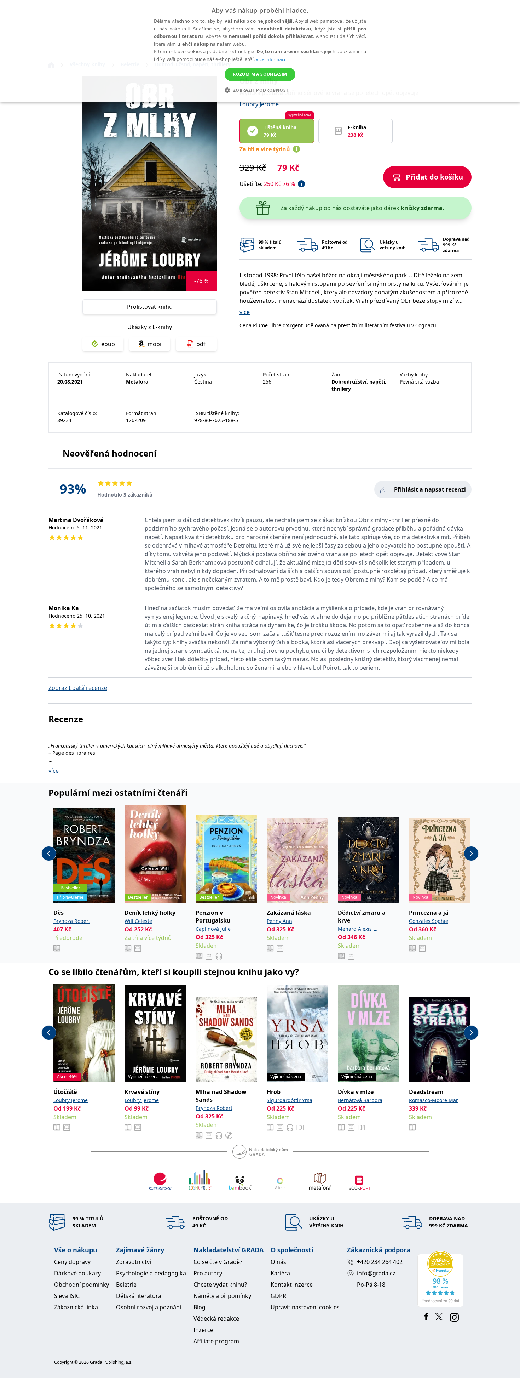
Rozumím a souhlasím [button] (260, 74)
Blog (199, 1307)
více (244, 312)
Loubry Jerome (259, 104)
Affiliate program (216, 1341)
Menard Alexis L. (357, 928)
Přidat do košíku (434, 177)
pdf (201, 344)
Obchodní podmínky (81, 1284)
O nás (278, 1262)
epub (108, 344)
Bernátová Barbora (360, 1100)
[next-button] (471, 853)
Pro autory (207, 1273)
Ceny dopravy (72, 1262)
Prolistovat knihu (150, 307)
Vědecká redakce (216, 1318)
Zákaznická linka (76, 1307)
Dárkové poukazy (77, 1273)
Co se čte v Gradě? (217, 1262)
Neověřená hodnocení (109, 453)
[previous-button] (48, 853)
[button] (260, 89)
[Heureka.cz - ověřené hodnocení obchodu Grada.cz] (441, 1279)
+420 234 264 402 (380, 1262)
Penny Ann (279, 921)
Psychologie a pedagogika (151, 1273)
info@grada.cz (376, 1273)
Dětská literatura (138, 1296)
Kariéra (280, 1273)
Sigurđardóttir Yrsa (289, 1100)
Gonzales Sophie (428, 921)
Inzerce (203, 1330)
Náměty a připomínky (222, 1296)
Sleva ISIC (67, 1296)
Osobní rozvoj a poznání (148, 1307)
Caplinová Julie (213, 928)
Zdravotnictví (133, 1262)
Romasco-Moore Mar (433, 1100)
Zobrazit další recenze (77, 688)
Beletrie (126, 1284)
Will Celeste (138, 921)
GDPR (278, 1296)
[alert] (260, 51)
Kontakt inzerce (292, 1284)
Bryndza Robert (71, 921)
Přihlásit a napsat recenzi (430, 489)
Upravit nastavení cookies (305, 1307)
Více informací (270, 59)
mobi (154, 344)
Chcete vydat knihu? (220, 1284)
